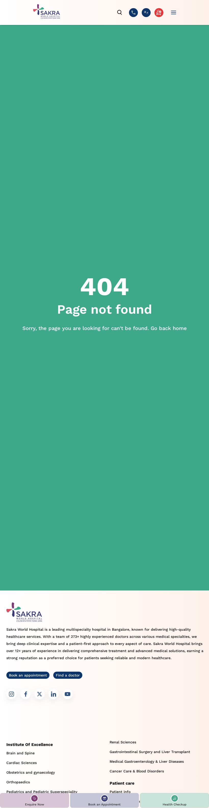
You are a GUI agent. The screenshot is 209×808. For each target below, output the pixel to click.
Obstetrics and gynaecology (30, 772)
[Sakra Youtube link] (67, 694)
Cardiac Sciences (21, 763)
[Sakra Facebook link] (25, 694)
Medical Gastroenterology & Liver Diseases (147, 761)
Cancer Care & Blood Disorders (137, 771)
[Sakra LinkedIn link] (53, 694)
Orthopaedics (18, 782)
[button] (34, 800)
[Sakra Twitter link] (39, 694)
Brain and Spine (20, 753)
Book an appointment (28, 675)
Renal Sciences (123, 742)
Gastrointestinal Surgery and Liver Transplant (150, 752)
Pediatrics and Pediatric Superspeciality (41, 792)
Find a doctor (68, 675)
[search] (119, 12)
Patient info (120, 792)
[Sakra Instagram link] (11, 694)
